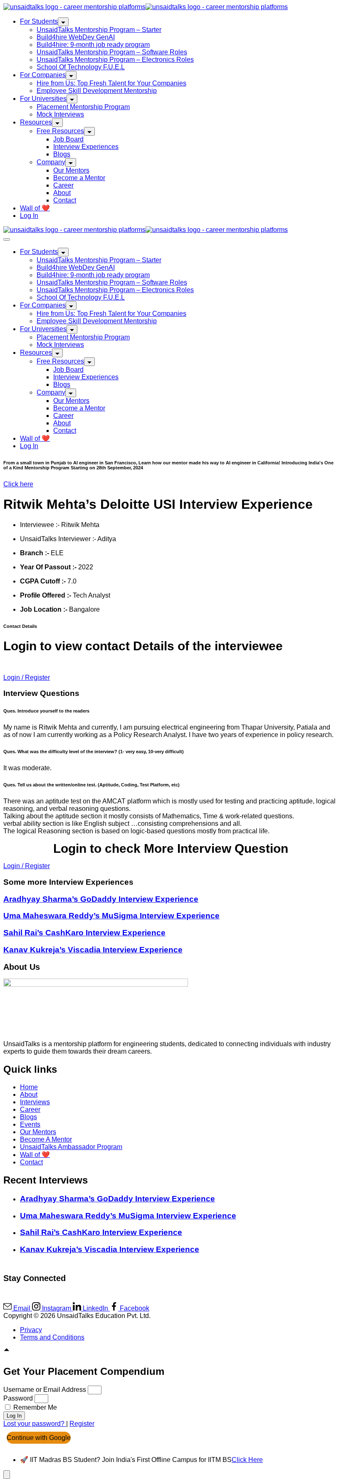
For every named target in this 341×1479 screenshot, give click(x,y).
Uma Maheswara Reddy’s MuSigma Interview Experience (111, 915)
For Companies (43, 74)
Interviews (35, 1102)
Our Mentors (71, 170)
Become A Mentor (46, 1139)
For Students (39, 21)
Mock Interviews (60, 114)
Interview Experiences (86, 146)
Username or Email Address (44, 1389)
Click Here (247, 1459)
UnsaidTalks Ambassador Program (71, 1146)
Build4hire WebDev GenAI (76, 37)
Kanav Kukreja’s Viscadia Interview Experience (93, 949)
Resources (36, 122)
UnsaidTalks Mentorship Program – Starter (99, 29)
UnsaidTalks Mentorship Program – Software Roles (112, 52)
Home (29, 1087)
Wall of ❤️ (35, 208)
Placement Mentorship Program (83, 106)
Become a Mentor (79, 177)
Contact (64, 200)
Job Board (68, 139)
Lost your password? (34, 1423)
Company (51, 162)
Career (63, 185)
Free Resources (60, 130)
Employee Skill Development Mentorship (97, 90)
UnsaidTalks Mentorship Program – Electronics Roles (115, 59)
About (62, 192)
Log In (29, 215)
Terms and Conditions (52, 1337)
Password (18, 1398)
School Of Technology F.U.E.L (81, 67)
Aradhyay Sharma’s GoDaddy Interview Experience (100, 899)
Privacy (31, 1329)
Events (30, 1124)
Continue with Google (39, 1437)
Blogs (61, 154)
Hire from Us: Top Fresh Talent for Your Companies (111, 83)
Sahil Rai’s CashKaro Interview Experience (84, 932)
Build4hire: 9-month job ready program (93, 44)
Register (81, 1423)
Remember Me (34, 1407)
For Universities (43, 98)
